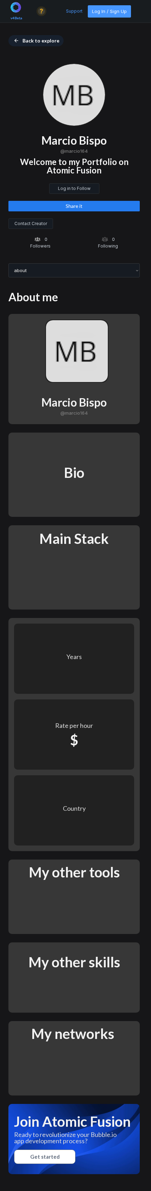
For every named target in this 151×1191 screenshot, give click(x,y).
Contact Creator (30, 223)
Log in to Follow (74, 188)
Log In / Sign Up (109, 11)
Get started (45, 1156)
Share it (74, 206)
